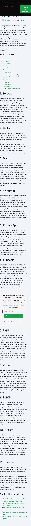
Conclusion (8, 86)
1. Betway (7, 61)
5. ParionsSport (9, 70)
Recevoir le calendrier (13, 316)
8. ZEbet (7, 80)
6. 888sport (8, 72)
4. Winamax (8, 68)
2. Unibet (7, 63)
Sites (22, 20)
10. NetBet (8, 84)
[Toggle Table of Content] (1, 59)
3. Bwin (7, 65)
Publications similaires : (14, 88)
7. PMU (6, 78)
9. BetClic (7, 82)
